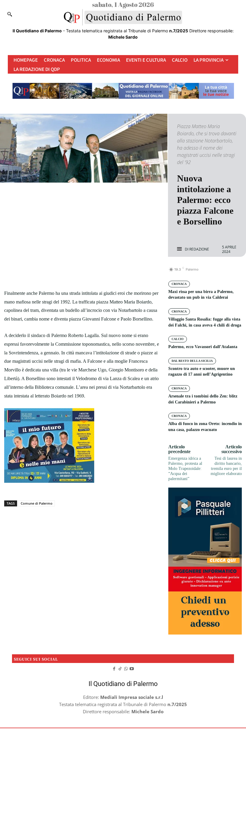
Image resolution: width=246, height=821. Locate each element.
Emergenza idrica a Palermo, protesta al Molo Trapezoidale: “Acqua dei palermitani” (185, 468)
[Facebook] (61, 273)
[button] (9, 14)
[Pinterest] (89, 273)
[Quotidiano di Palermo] (123, 17)
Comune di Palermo (36, 503)
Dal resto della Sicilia (192, 360)
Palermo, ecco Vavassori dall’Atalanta (202, 347)
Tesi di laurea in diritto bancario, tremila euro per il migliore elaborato (226, 466)
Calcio (178, 339)
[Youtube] (132, 668)
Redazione (199, 249)
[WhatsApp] (103, 273)
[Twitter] (75, 273)
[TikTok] (120, 668)
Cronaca (179, 284)
